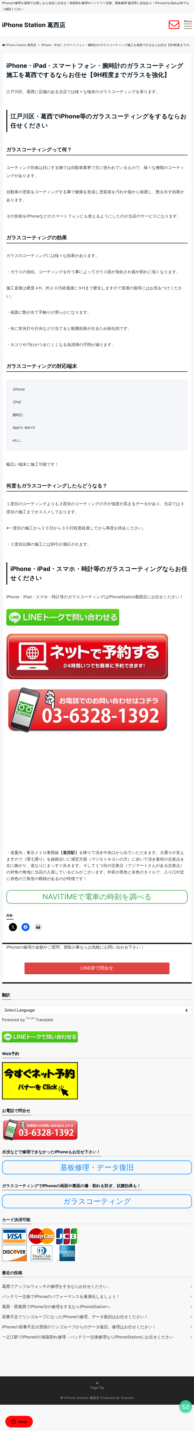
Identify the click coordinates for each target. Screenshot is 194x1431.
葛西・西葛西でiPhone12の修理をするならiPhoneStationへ (56, 1306)
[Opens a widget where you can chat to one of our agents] (19, 1422)
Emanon (127, 1398)
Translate (44, 1019)
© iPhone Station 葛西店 (80, 1398)
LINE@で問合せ (97, 968)
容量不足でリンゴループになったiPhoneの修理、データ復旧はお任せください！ (75, 1316)
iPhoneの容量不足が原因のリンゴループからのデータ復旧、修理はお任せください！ (79, 1326)
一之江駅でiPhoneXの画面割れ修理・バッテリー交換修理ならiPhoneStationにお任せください (87, 1336)
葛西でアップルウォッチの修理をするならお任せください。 (56, 1286)
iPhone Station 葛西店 (33, 25)
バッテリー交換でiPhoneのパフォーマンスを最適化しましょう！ (61, 1296)
